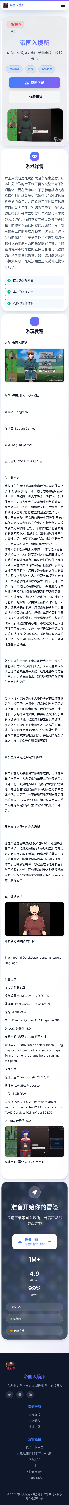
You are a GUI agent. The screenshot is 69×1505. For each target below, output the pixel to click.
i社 (34, 1465)
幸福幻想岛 (34, 1478)
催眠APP (34, 1459)
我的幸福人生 (34, 1447)
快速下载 (34, 1427)
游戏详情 (34, 1414)
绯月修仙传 (34, 1472)
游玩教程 (34, 1421)
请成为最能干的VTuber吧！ (34, 1453)
